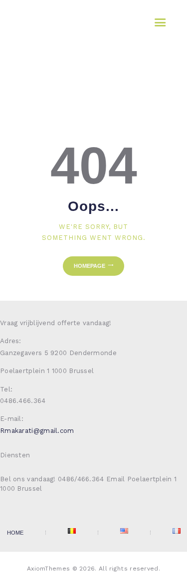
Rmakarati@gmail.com (37, 430)
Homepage (89, 266)
